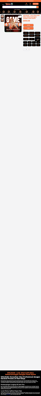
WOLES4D (8, 394)
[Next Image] (20, 24)
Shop (3, 4)
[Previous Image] (6, 24)
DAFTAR (28, 25)
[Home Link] (9, 4)
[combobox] (19, 7)
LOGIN (28, 28)
